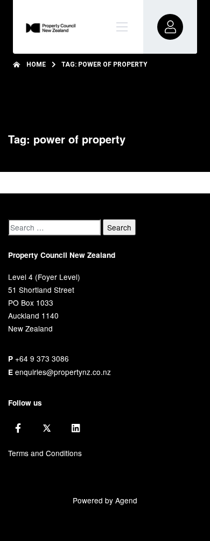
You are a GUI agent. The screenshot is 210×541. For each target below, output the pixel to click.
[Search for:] (54, 227)
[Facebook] (18, 428)
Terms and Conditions (45, 453)
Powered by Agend (105, 500)
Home (36, 64)
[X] (46, 428)
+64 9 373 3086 (42, 358)
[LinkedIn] (76, 428)
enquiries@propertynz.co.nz (63, 371)
